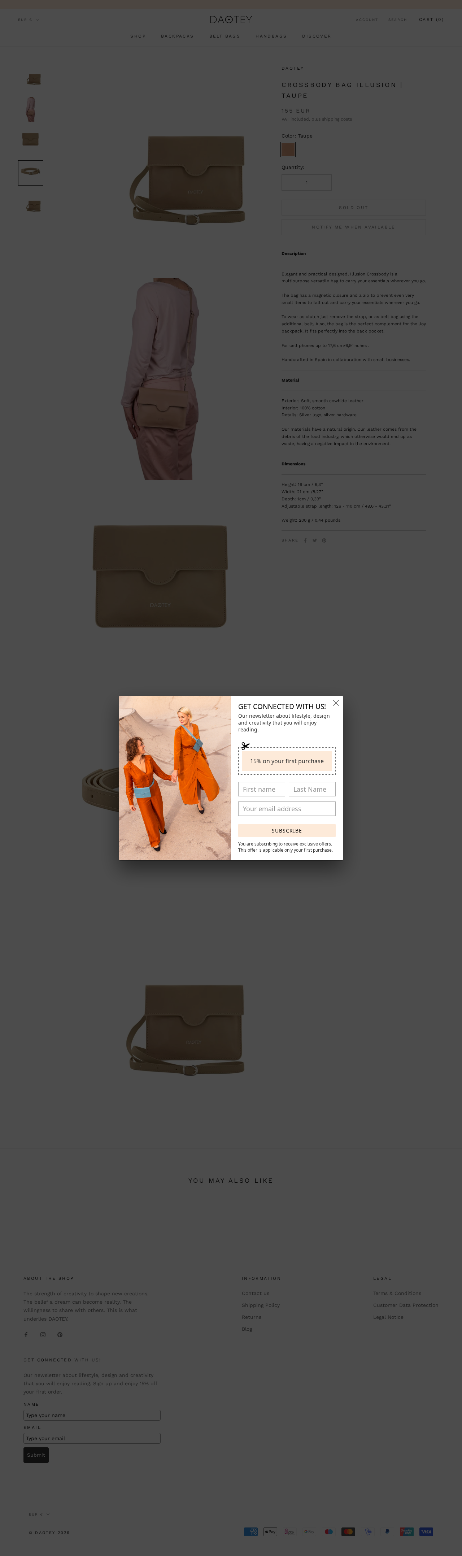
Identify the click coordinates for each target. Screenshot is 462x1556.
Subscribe (287, 830)
